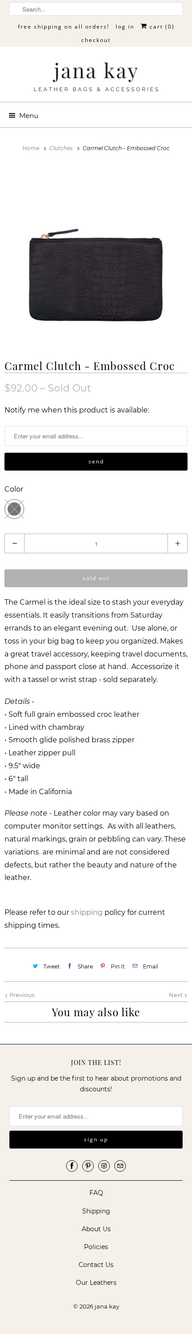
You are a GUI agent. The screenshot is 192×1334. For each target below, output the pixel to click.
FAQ (96, 1193)
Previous (21, 994)
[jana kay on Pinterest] (88, 1166)
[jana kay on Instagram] (104, 1166)
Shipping (96, 1211)
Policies (96, 1247)
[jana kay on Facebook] (72, 1166)
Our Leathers (96, 1283)
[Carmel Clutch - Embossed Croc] (96, 255)
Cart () (161, 26)
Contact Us (96, 1265)
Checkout (96, 40)
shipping (87, 912)
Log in (125, 26)
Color (13, 489)
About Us (96, 1229)
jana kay (107, 1306)
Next (176, 994)
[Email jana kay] (120, 1166)
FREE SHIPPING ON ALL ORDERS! (63, 26)
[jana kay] (96, 77)
